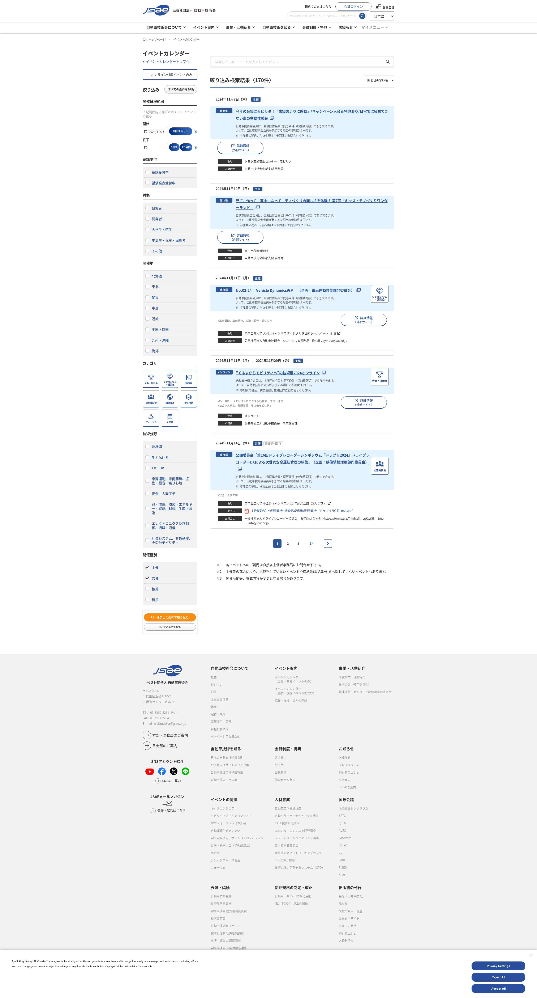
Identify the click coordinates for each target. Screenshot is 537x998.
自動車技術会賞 (221, 896)
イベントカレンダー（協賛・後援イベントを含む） (295, 690)
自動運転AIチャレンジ (225, 830)
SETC (342, 815)
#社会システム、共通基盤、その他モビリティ (245, 405)
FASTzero (345, 838)
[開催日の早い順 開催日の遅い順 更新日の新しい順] (378, 80)
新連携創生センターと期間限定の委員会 (365, 692)
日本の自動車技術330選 (226, 757)
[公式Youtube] (149, 771)
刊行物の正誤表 (349, 772)
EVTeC (343, 845)
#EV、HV (223, 401)
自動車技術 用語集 (224, 780)
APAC (342, 875)
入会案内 (281, 757)
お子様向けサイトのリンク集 (230, 765)
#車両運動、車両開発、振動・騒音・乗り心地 (245, 320)
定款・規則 (218, 714)
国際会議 (346, 799)
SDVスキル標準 (285, 860)
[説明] (195, 132)
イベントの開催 (224, 799)
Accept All (498, 988)
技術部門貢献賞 (221, 903)
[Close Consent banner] (531, 955)
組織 (214, 707)
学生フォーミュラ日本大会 (228, 823)
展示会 (215, 853)
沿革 (214, 692)
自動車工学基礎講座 (288, 808)
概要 (214, 677)
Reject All (498, 977)
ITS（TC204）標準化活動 (291, 903)
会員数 (279, 765)
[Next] (328, 543)
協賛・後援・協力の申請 (291, 700)
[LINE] (185, 771)
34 (312, 543)
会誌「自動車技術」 (352, 896)
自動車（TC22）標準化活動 (293, 896)
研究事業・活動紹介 (352, 677)
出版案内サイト (349, 918)
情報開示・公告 (221, 721)
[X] (173, 771)
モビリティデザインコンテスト (231, 815)
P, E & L (343, 823)
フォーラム (218, 867)
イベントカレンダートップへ (167, 61)
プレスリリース (349, 765)
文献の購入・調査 (350, 911)
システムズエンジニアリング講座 (297, 838)
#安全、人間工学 (228, 495)
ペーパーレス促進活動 (225, 736)
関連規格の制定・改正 (294, 887)
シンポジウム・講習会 (225, 860)
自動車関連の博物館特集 (227, 772)
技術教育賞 (218, 918)
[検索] (362, 16)
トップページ (157, 39)
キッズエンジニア (222, 808)
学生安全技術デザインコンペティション (237, 838)
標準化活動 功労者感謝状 (227, 933)
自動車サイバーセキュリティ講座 (297, 815)
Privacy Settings (498, 966)
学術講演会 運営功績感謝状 (229, 948)
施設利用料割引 (285, 780)
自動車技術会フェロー (225, 925)
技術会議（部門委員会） (355, 684)
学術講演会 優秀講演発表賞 (229, 911)
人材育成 (282, 799)
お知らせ (345, 757)
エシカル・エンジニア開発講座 (295, 830)
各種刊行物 (346, 940)
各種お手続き (219, 729)
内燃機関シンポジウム (353, 808)
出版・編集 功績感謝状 (226, 940)
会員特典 (281, 772)
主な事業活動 (219, 699)
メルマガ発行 (347, 925)
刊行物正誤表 (347, 933)
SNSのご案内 (347, 787)
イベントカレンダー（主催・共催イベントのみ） (294, 679)
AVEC (342, 830)
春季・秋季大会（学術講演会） (231, 845)
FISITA (343, 867)
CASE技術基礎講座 (287, 823)
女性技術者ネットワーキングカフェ (298, 853)
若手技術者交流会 (286, 845)
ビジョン (217, 684)
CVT (341, 853)
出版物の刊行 (350, 887)
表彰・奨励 (220, 887)
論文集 (343, 903)
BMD (342, 860)
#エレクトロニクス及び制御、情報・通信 (260, 401)
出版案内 (345, 780)
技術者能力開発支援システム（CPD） (300, 867)
